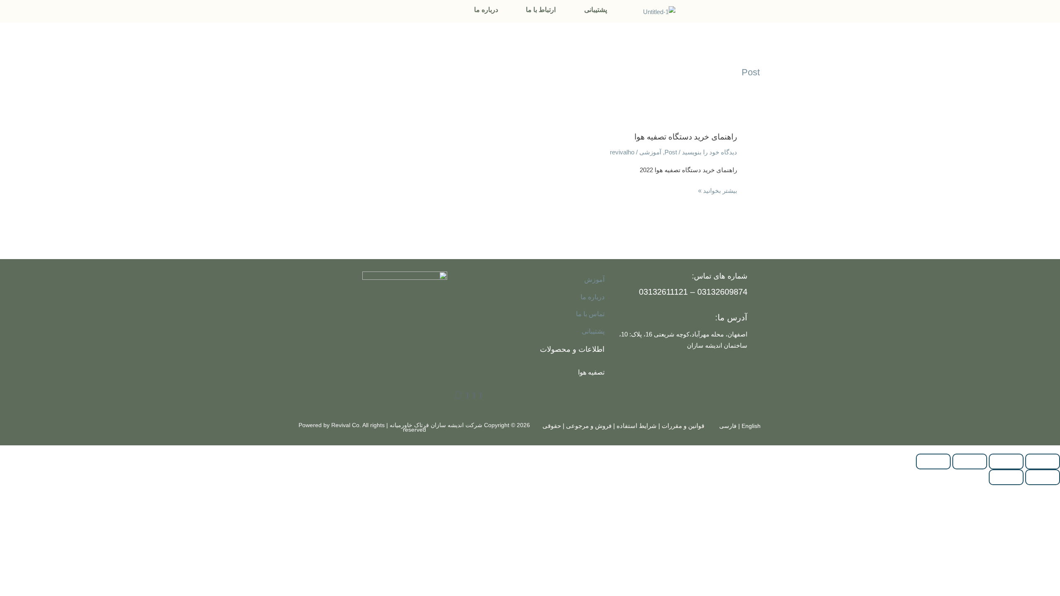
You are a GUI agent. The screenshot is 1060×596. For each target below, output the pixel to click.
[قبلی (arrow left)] (1042, 477)
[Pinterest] (458, 395)
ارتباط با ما (541, 9)
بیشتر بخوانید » (717, 189)
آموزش (594, 279)
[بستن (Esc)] (933, 461)
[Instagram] (467, 395)
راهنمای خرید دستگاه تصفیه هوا (685, 136)
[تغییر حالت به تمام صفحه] (1006, 461)
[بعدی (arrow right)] (1006, 477)
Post (671, 152)
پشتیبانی (595, 9)
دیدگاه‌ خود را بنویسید (709, 152)
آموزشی (650, 152)
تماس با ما (590, 313)
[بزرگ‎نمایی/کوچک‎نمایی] (1042, 461)
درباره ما (486, 9)
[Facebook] (480, 395)
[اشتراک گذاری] (969, 461)
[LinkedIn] (474, 395)
